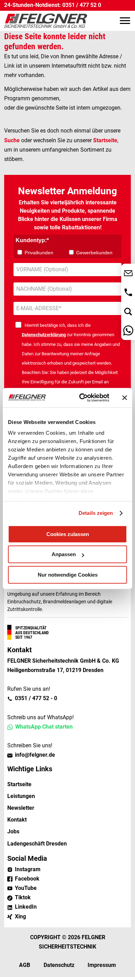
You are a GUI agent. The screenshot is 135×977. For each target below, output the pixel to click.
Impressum (102, 965)
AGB (24, 965)
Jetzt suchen (128, 311)
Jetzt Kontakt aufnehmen (128, 273)
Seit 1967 (23, 637)
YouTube (26, 888)
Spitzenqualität (31, 628)
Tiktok (23, 897)
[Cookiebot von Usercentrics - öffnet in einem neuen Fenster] (81, 397)
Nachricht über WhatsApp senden (128, 330)
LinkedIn (26, 906)
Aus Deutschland (32, 632)
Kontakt (17, 819)
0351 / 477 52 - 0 (36, 698)
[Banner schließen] (124, 397)
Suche (12, 140)
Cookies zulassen (67, 534)
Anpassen (64, 554)
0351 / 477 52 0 (81, 5)
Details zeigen (96, 513)
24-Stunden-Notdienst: (32, 5)
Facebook (27, 878)
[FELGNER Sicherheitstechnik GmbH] (45, 21)
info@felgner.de (35, 754)
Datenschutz (59, 965)
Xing (20, 916)
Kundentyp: (31, 240)
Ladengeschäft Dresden (37, 843)
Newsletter (20, 808)
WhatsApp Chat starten (44, 726)
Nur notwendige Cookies (68, 575)
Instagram (27, 869)
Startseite (105, 140)
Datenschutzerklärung (44, 334)
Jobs (13, 831)
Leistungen (21, 796)
